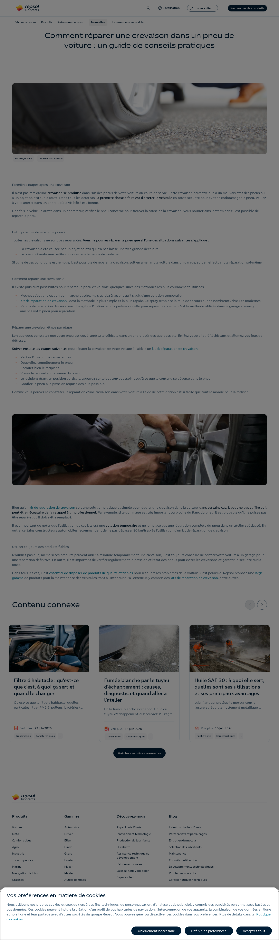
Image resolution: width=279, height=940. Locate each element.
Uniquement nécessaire (156, 931)
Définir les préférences (209, 931)
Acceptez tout (254, 931)
